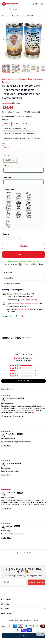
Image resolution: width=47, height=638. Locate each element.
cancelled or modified (23, 309)
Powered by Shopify (31, 620)
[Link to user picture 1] (6, 420)
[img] (6, 395)
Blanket (26, 123)
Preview (23, 635)
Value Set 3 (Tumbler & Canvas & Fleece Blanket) (22, 138)
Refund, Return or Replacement (24, 304)
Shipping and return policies (13, 290)
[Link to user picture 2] (18, 420)
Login (36, 4)
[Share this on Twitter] (10, 316)
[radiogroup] (23, 209)
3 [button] (24, 553)
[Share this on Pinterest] (22, 316)
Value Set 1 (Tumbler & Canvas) (15, 128)
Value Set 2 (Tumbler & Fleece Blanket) (19, 133)
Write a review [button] (23, 381)
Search (14, 10)
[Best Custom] (10, 3)
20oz (5, 147)
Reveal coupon (36, 582)
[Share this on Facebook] (16, 316)
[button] (7, 103)
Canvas (16, 123)
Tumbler (6, 123)
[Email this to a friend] (28, 316)
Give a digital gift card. (29, 300)
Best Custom (19, 620)
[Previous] (4, 40)
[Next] (43, 40)
